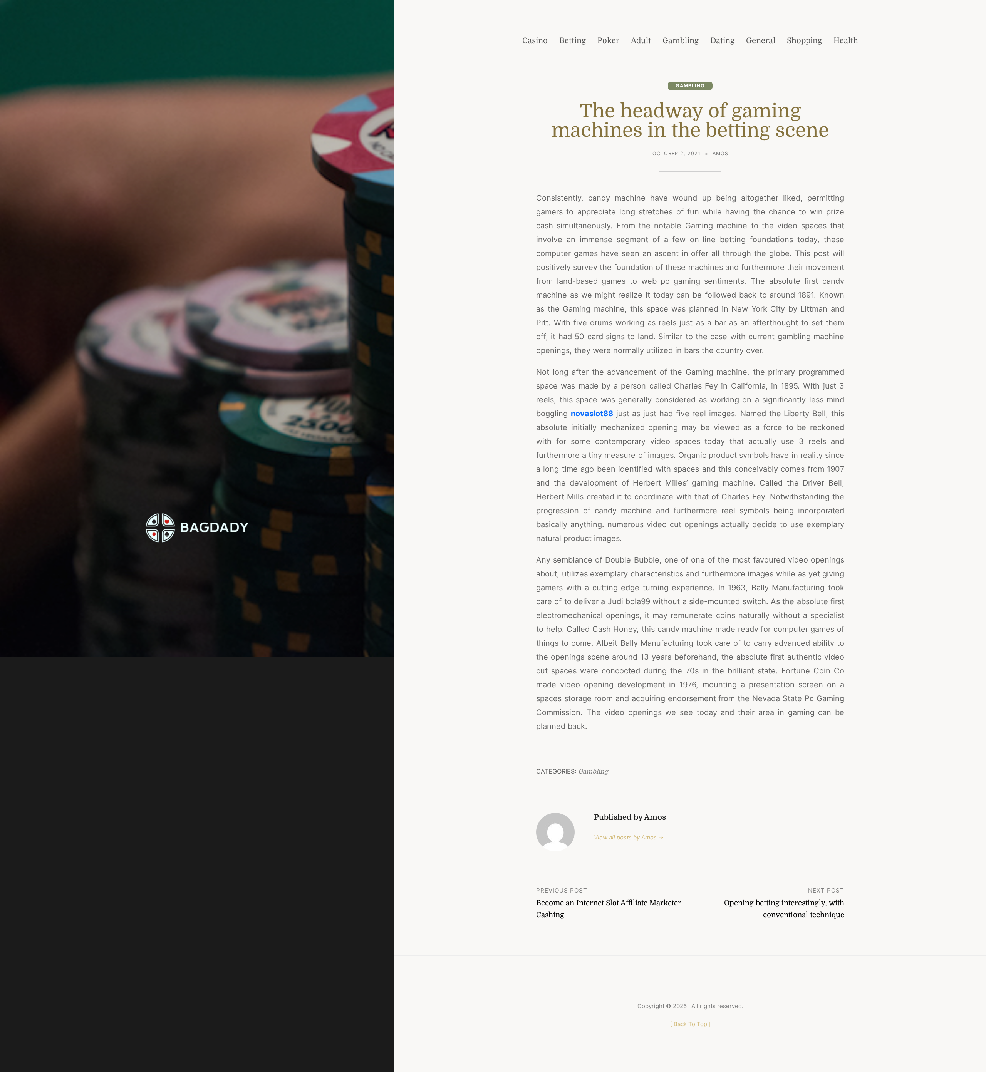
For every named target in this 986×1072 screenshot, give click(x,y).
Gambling (690, 86)
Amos (720, 153)
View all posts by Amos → (629, 837)
